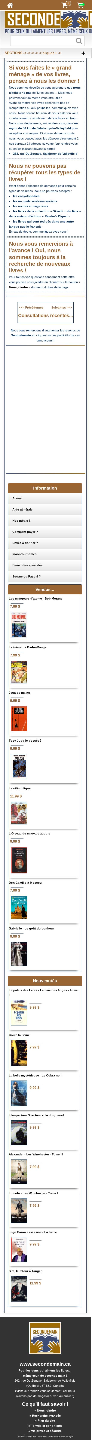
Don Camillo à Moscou (25, 882)
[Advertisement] (46, 378)
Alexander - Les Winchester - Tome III (36, 1154)
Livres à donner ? (25, 543)
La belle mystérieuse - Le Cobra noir (35, 1075)
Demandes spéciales (27, 565)
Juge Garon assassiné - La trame (33, 1232)
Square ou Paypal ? (26, 576)
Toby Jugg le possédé (25, 740)
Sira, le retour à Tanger (25, 1271)
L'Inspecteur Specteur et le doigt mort (36, 1115)
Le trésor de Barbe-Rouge (27, 647)
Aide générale (22, 509)
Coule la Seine (19, 1035)
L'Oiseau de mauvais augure (29, 833)
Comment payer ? (25, 531)
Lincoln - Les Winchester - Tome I (33, 1193)
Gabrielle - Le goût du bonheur (31, 928)
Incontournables (24, 554)
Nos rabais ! (21, 520)
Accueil (17, 498)
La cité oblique (20, 788)
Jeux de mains (19, 692)
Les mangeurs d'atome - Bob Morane (35, 598)
